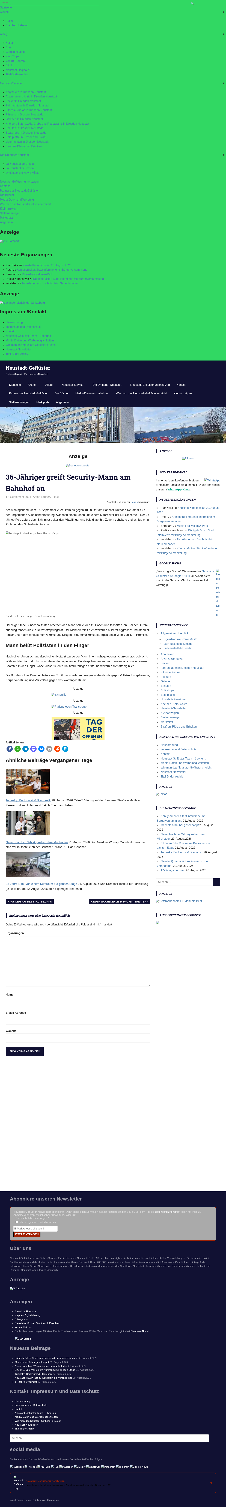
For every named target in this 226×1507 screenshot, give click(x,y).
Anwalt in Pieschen (25, 1311)
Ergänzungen (15, 933)
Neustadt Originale (17, 70)
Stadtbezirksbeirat (17, 25)
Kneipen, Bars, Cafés (174, 703)
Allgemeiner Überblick (175, 633)
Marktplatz (6, 217)
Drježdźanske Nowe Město (22, 172)
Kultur (9, 42)
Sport (9, 47)
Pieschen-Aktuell (139, 1331)
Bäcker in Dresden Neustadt (23, 101)
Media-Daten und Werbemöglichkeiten (30, 340)
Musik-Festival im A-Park (37, 274)
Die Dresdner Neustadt (14, 154)
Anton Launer (41, 496)
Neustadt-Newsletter (18, 349)
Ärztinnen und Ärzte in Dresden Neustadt (31, 96)
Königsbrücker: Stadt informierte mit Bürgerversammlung (52, 269)
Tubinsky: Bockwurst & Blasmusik (182, 852)
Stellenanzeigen (10, 213)
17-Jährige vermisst (173, 870)
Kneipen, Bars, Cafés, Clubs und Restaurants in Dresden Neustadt (47, 123)
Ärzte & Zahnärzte (172, 658)
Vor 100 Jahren (15, 60)
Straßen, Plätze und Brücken (24, 146)
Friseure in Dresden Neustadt (24, 114)
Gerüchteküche (15, 51)
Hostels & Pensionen (174, 699)
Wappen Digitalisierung (27, 1315)
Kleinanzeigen (9, 208)
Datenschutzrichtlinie (167, 1211)
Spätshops (167, 690)
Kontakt (5, 185)
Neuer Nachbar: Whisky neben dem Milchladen (41, 1366)
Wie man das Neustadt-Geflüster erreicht (25, 204)
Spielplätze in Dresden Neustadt (26, 137)
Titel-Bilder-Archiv (17, 74)
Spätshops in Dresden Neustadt (26, 132)
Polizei (10, 20)
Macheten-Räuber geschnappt (180, 825)
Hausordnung (14, 322)
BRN (9, 65)
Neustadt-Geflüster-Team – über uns (28, 335)
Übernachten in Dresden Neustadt (27, 141)
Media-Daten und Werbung (17, 199)
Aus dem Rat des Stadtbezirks (31, 902)
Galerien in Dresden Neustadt (24, 119)
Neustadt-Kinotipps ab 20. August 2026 (46, 265)
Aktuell (4, 12)
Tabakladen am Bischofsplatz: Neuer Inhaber (50, 283)
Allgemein (6, 222)
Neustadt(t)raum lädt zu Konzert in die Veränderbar (43, 1377)
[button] (10, 749)
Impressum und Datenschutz (23, 326)
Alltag (3, 34)
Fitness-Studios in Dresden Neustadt (29, 110)
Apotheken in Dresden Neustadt (26, 92)
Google (134, 502)
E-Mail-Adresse (16, 1012)
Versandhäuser (23, 1327)
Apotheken (167, 654)
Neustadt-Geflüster (28, 368)
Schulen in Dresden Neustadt (24, 128)
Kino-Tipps (12, 56)
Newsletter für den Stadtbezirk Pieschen (37, 1323)
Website (11, 1030)
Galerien (166, 681)
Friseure (166, 676)
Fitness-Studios (170, 672)
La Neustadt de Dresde (20, 163)
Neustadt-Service (11, 83)
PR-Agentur (21, 1319)
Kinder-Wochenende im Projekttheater (118, 902)
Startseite (6, 7)
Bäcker (165, 663)
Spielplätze (168, 694)
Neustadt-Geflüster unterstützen (20, 181)
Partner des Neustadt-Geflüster (19, 190)
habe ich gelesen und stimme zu (37, 1222)
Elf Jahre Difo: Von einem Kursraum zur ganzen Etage (45, 1369)
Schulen (166, 685)
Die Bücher (7, 194)
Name (9, 994)
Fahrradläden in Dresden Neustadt (27, 105)
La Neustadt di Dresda (20, 168)
